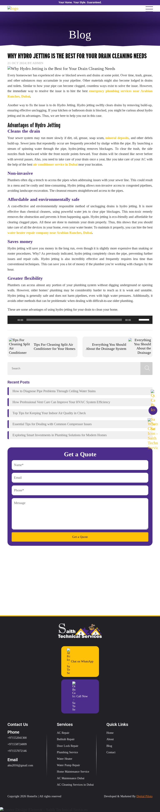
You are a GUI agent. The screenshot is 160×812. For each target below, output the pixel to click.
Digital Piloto (144, 796)
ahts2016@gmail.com (20, 765)
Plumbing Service (67, 752)
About (110, 739)
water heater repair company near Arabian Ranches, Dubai (50, 232)
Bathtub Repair (66, 739)
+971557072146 (17, 750)
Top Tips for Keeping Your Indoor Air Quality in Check (49, 413)
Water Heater (64, 758)
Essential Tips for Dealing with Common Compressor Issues (52, 424)
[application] (80, 320)
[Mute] (135, 320)
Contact (110, 752)
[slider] (144, 319)
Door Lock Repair (67, 745)
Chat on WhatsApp (82, 661)
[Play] (13, 320)
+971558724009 (17, 744)
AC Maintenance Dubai (70, 778)
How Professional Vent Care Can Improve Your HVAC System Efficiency (61, 402)
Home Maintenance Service (73, 771)
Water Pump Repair (68, 765)
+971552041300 (17, 737)
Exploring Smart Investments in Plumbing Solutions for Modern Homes (59, 435)
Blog (109, 745)
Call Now (82, 696)
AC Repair (63, 732)
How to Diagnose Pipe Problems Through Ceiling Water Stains (54, 391)
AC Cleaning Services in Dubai (75, 784)
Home (110, 732)
